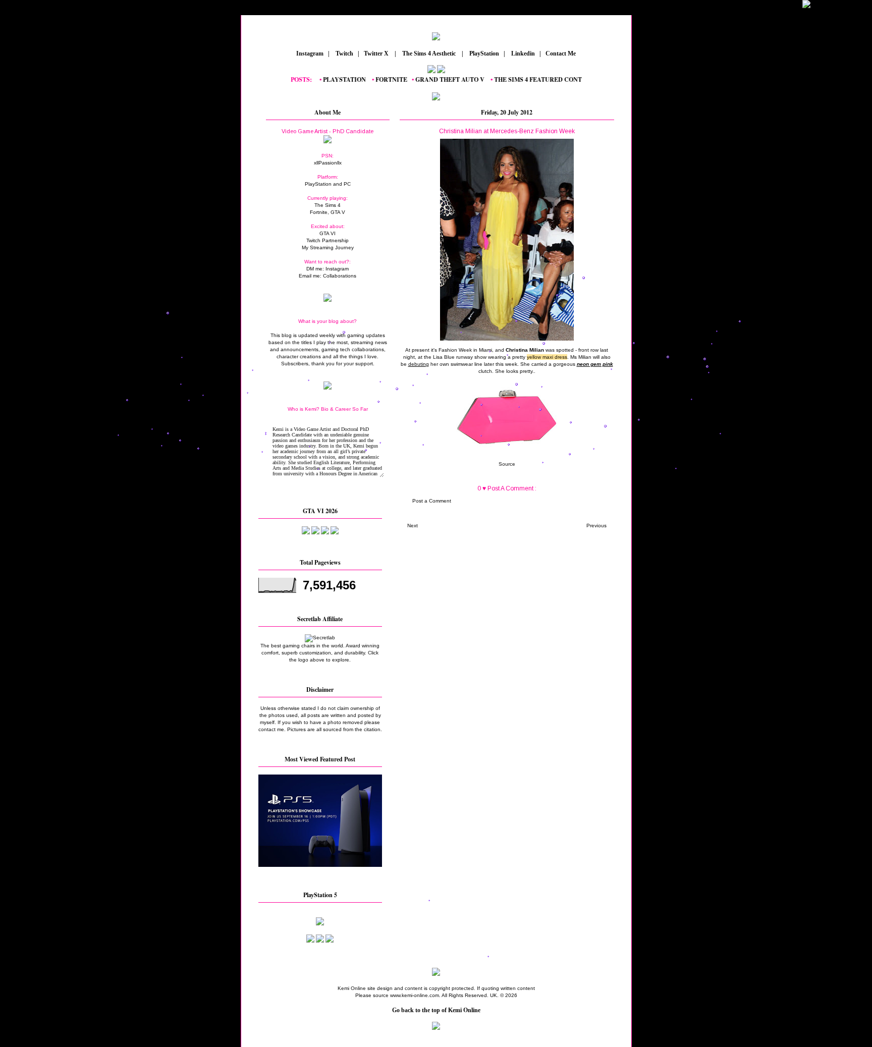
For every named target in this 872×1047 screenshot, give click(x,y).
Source (507, 464)
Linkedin (522, 53)
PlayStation (483, 53)
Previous (596, 525)
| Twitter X (375, 53)
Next (412, 525)
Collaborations (339, 276)
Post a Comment (431, 501)
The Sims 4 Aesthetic (429, 53)
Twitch (343, 53)
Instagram (309, 53)
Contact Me (561, 53)
